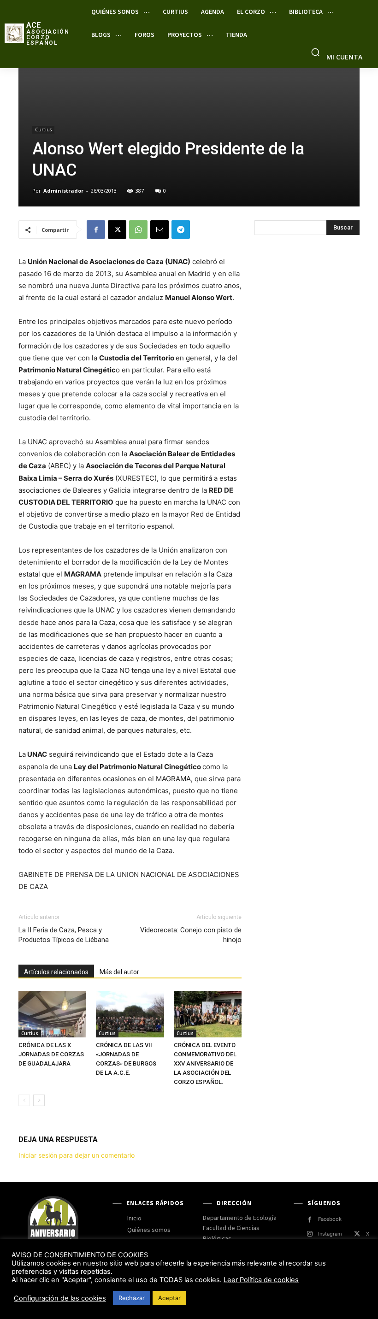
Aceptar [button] (169, 1297)
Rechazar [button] (131, 1297)
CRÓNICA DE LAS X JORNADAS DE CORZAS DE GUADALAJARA (51, 1054)
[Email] (159, 229)
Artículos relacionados (56, 972)
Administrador (63, 190)
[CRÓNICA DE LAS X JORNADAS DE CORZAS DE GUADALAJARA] (52, 1014)
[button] (315, 52)
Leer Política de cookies (261, 1280)
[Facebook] (96, 229)
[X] (117, 229)
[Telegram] (180, 229)
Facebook (330, 1219)
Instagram (330, 1234)
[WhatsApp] (138, 229)
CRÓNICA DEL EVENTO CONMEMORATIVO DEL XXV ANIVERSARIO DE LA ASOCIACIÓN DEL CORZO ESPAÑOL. (205, 1063)
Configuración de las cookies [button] (60, 1298)
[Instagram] (309, 1234)
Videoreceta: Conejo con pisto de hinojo (191, 935)
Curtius (43, 129)
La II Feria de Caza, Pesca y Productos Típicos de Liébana (63, 935)
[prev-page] (24, 1100)
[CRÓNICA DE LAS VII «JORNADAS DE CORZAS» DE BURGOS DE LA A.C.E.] (130, 1014)
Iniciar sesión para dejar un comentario (76, 1155)
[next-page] (39, 1100)
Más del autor (119, 972)
